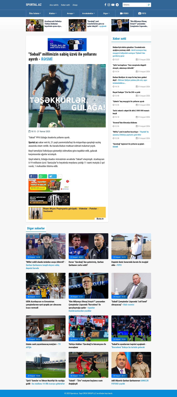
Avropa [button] (70, 13)
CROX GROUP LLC (89, 393)
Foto (143, 13)
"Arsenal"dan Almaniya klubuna (131, 124)
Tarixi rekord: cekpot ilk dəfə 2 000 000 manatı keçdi (131, 113)
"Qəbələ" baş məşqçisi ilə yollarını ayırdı (131, 103)
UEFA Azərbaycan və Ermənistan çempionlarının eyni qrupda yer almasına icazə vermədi (43, 304)
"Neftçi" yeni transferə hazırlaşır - (131, 135)
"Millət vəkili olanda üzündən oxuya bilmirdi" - (45, 265)
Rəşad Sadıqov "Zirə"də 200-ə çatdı (131, 94)
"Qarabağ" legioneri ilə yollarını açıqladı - (131, 147)
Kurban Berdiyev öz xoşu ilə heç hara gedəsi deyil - (131, 82)
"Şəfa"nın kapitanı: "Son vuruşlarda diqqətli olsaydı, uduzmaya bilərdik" (131, 68)
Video (125, 13)
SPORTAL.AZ (34, 4)
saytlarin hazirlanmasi (39, 171)
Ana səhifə (54, 5)
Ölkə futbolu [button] (34, 13)
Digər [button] (105, 13)
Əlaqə (75, 5)
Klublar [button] (52, 13)
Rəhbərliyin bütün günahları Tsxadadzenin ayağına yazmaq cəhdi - (131, 53)
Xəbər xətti (65, 5)
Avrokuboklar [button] (87, 13)
